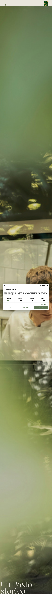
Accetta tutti (41, 307)
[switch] (20, 300)
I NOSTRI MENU (22, 3)
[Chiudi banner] (47, 285)
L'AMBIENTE (10, 3)
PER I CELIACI (35, 3)
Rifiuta (11, 307)
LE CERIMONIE (28, 3)
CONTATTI (40, 3)
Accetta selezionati (26, 307)
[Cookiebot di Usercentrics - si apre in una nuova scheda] (41, 285)
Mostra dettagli (43, 304)
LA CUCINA (16, 3)
